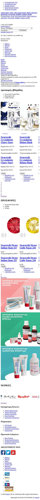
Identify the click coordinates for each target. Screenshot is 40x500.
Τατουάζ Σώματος (10, 468)
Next (5, 196)
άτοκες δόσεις (20, 82)
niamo (8, 494)
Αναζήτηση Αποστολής (12, 429)
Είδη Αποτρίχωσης (10, 470)
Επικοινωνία (8, 430)
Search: (3, 28)
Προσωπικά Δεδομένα (12, 440)
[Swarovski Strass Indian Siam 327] (15, 241)
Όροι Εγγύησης (9, 416)
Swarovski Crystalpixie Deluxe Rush (26, 140)
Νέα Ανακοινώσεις (10, 427)
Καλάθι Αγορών (10, 6)
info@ (5, 26)
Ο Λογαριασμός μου (11, 2)
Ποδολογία (8, 463)
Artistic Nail (8, 464)
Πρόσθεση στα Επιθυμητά (9, 176)
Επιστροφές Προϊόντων (12, 418)
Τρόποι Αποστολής (11, 414)
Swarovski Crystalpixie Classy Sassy (7, 140)
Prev (2, 196)
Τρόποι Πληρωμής (10, 412)
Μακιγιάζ (7, 466)
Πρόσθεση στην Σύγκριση (10, 179)
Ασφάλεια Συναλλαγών (12, 442)
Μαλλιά (7, 459)
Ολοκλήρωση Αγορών (12, 8)
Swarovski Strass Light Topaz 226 (28, 246)
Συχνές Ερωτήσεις (10, 443)
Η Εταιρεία (8, 425)
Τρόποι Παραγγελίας (11, 411)
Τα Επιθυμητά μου (10, 4)
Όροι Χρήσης (9, 438)
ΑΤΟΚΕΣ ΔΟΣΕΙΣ (7, 80)
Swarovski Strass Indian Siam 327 (9, 246)
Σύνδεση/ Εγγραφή (10, 9)
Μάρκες (7, 457)
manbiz (37, 497)
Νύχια (6, 461)
